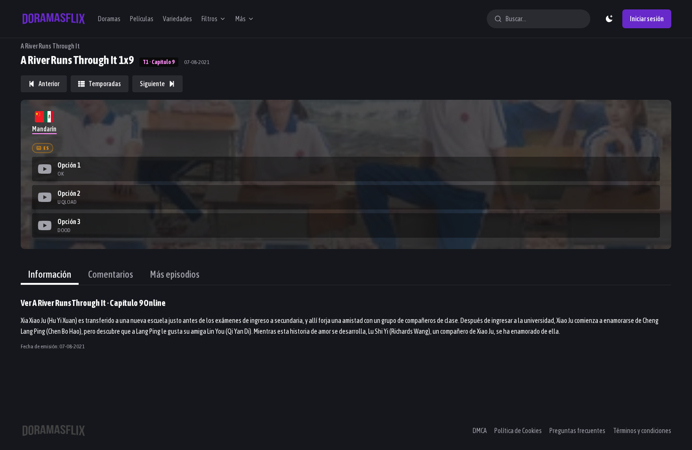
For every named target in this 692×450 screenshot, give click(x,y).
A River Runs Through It (50, 46)
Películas (141, 19)
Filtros (209, 19)
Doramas (109, 19)
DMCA (480, 430)
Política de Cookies (518, 430)
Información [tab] (49, 274)
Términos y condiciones (642, 430)
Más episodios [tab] (175, 274)
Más (240, 19)
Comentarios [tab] (110, 274)
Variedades (177, 19)
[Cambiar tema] (609, 18)
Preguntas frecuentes (577, 430)
